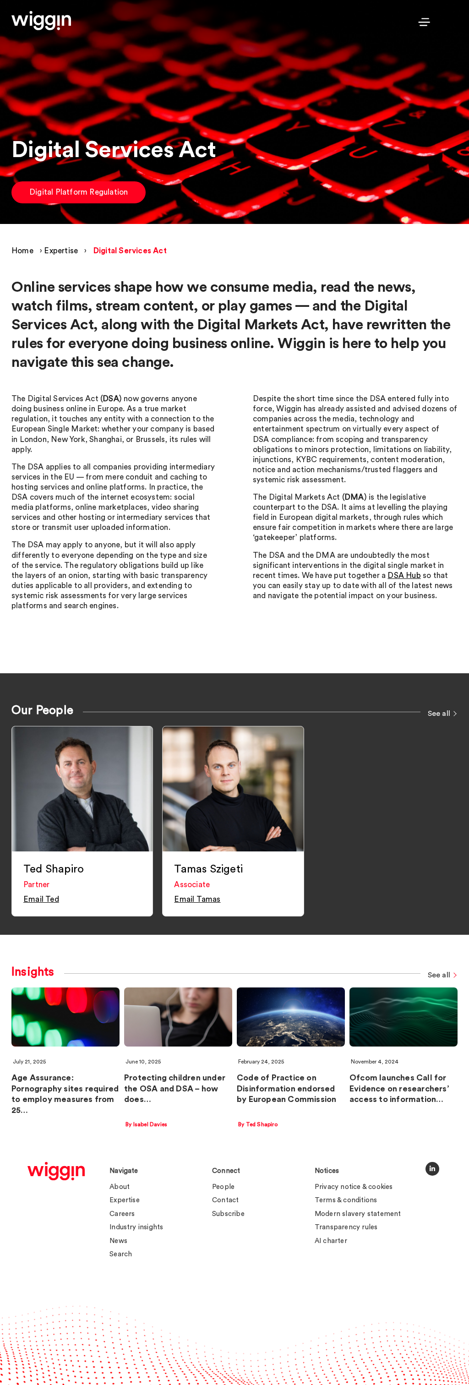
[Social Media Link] (432, 1169)
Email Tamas (197, 899)
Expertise (61, 251)
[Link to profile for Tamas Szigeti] (233, 788)
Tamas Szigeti (208, 869)
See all (439, 713)
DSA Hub (403, 575)
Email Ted (41, 899)
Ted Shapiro (53, 869)
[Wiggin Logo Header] (41, 20)
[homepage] (56, 1171)
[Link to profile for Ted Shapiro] (82, 788)
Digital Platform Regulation (78, 192)
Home (22, 251)
